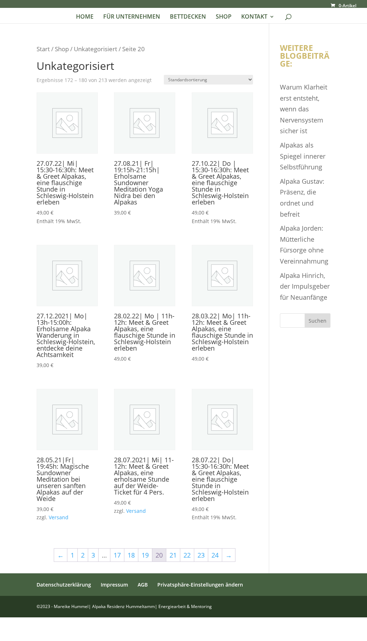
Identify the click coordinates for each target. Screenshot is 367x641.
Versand (58, 517)
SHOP (224, 17)
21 (173, 555)
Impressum (114, 584)
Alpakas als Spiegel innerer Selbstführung (302, 156)
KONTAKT (254, 17)
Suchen (318, 320)
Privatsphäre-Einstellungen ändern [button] (200, 584)
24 (215, 555)
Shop (62, 49)
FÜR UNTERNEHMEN (131, 17)
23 (201, 555)
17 (117, 555)
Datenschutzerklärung (64, 584)
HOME (85, 17)
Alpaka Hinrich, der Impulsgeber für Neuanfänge (305, 286)
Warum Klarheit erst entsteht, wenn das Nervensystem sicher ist (303, 109)
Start (43, 49)
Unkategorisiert (95, 49)
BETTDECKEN (188, 17)
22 (187, 555)
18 (131, 555)
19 (145, 555)
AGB (143, 584)
